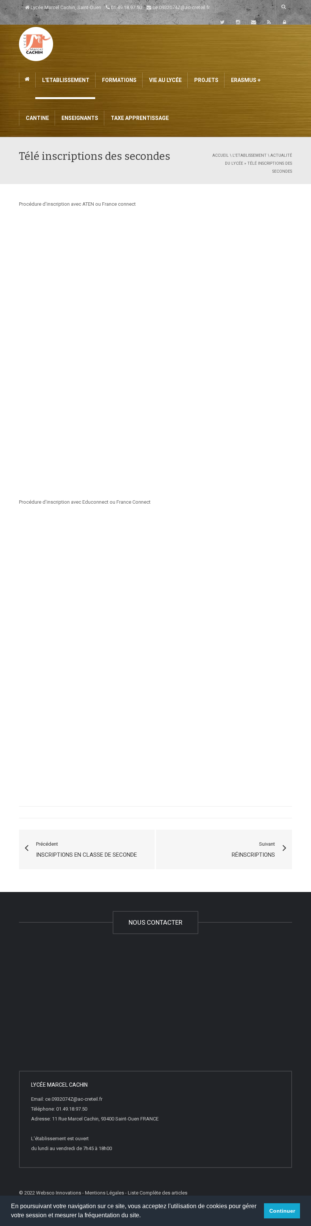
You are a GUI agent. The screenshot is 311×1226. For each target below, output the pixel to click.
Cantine (37, 118)
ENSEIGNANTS (79, 118)
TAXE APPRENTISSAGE (139, 118)
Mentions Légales (104, 1193)
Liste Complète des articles (157, 1193)
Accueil (220, 155)
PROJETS (205, 80)
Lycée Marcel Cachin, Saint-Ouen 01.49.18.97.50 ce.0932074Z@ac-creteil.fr (120, 7)
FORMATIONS (119, 80)
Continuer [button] (282, 1211)
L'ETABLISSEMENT (65, 80)
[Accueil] (36, 43)
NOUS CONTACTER (155, 922)
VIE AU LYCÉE (165, 80)
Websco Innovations (58, 1193)
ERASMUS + (245, 80)
